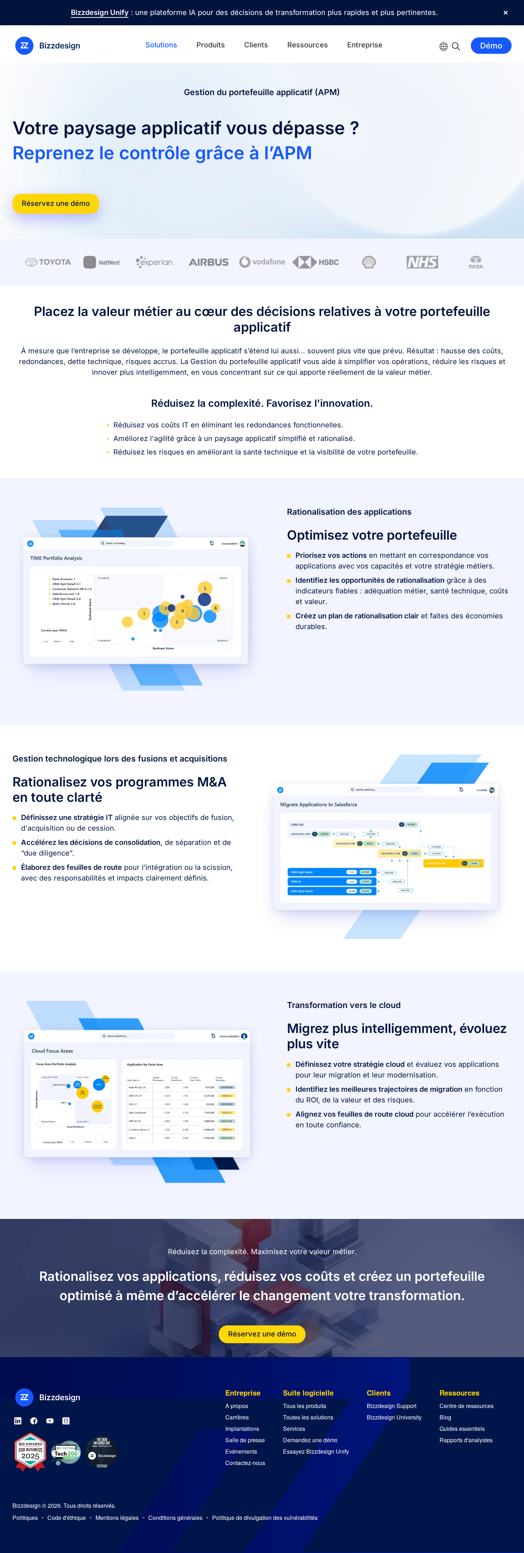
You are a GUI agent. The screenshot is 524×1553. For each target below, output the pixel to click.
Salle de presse (245, 1440)
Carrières (237, 1417)
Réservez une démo (56, 203)
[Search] (456, 45)
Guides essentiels (462, 1428)
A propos (236, 1406)
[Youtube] (49, 1419)
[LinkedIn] (17, 1419)
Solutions (161, 45)
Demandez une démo (310, 1440)
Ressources (307, 45)
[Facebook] (33, 1419)
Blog (445, 1417)
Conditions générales (175, 1517)
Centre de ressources (467, 1406)
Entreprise (364, 45)
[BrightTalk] (66, 1419)
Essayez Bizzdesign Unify (316, 1451)
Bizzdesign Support (391, 1406)
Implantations (242, 1428)
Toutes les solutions (308, 1417)
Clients (256, 45)
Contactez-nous (245, 1463)
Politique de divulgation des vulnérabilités (265, 1517)
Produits (210, 45)
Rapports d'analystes (466, 1440)
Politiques (25, 1517)
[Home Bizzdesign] (51, 46)
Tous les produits (304, 1406)
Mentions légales (117, 1517)
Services (294, 1428)
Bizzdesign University (394, 1417)
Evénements (241, 1451)
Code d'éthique (66, 1517)
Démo (491, 45)
